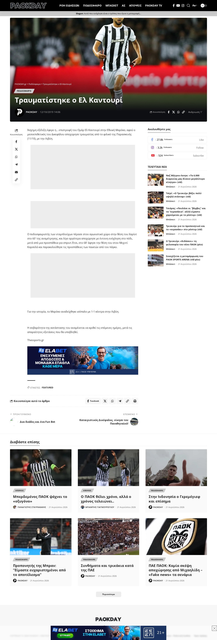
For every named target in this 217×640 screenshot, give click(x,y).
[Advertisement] (83, 167)
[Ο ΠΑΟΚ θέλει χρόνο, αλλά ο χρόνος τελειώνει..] (108, 467)
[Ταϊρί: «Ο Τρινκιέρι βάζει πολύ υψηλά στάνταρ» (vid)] (156, 197)
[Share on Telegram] (16, 164)
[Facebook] (174, 5)
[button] (188, 5)
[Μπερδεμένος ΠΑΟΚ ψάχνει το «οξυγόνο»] (40, 467)
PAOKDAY (31, 112)
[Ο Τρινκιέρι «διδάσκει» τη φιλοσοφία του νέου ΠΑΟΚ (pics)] (156, 245)
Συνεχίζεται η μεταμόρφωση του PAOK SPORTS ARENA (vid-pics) (184, 258)
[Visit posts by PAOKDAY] (19, 112)
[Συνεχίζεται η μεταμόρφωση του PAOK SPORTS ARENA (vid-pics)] (156, 260)
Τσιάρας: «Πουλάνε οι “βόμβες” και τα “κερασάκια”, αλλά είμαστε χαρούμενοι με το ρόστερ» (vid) (186, 211)
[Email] (16, 172)
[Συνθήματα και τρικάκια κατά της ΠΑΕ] (108, 536)
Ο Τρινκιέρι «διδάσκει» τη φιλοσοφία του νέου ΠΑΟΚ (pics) (184, 243)
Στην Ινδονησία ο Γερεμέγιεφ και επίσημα (174, 498)
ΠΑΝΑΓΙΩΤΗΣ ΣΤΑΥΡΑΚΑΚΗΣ (32, 507)
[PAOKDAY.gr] (28, 5)
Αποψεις (19, 490)
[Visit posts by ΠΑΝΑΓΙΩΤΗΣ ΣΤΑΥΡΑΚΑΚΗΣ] (15, 507)
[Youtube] (177, 155)
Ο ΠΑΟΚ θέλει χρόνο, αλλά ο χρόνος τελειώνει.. (106, 498)
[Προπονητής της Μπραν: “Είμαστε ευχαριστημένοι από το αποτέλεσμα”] (40, 536)
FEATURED (47, 387)
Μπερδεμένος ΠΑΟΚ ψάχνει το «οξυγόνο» (40, 498)
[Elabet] (82, 360)
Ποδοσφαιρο (24, 91)
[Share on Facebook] (168, 112)
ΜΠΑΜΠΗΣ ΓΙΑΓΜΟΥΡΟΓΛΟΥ (99, 507)
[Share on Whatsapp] (178, 112)
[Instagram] (183, 5)
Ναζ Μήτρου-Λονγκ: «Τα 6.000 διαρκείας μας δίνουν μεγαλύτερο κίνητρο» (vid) (185, 179)
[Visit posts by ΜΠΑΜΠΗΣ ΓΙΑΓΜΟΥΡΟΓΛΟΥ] (82, 507)
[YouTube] (178, 5)
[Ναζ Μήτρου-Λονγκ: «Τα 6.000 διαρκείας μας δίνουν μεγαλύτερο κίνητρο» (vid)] (156, 180)
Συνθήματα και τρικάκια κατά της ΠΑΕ (107, 567)
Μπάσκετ (170, 186)
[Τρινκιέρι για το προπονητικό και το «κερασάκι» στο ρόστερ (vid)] (156, 230)
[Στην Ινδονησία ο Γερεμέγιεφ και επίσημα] (176, 467)
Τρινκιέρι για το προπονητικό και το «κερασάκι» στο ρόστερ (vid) (185, 228)
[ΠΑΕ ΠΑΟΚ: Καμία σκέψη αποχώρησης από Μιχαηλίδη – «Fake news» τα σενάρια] (176, 536)
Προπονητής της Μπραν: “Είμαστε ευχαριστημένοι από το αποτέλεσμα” (39, 570)
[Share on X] (173, 112)
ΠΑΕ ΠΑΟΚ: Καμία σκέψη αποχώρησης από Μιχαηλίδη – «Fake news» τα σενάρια (175, 570)
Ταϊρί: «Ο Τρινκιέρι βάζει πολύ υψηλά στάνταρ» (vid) (183, 195)
